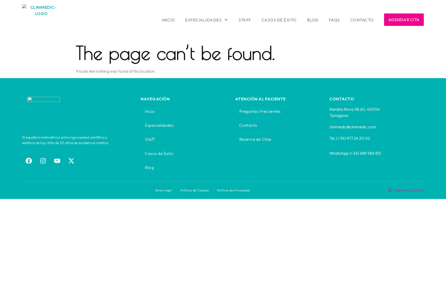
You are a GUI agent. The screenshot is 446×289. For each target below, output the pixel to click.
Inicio (168, 20)
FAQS (334, 20)
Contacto (362, 20)
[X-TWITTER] (71, 160)
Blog (312, 20)
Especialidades (203, 20)
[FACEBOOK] (28, 160)
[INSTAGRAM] (42, 160)
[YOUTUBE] (57, 160)
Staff (244, 20)
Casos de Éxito (279, 20)
